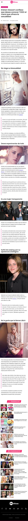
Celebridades (4, 7)
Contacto (11, 517)
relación (21, 114)
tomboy (14, 298)
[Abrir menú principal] (2, 2)
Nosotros (17, 517)
